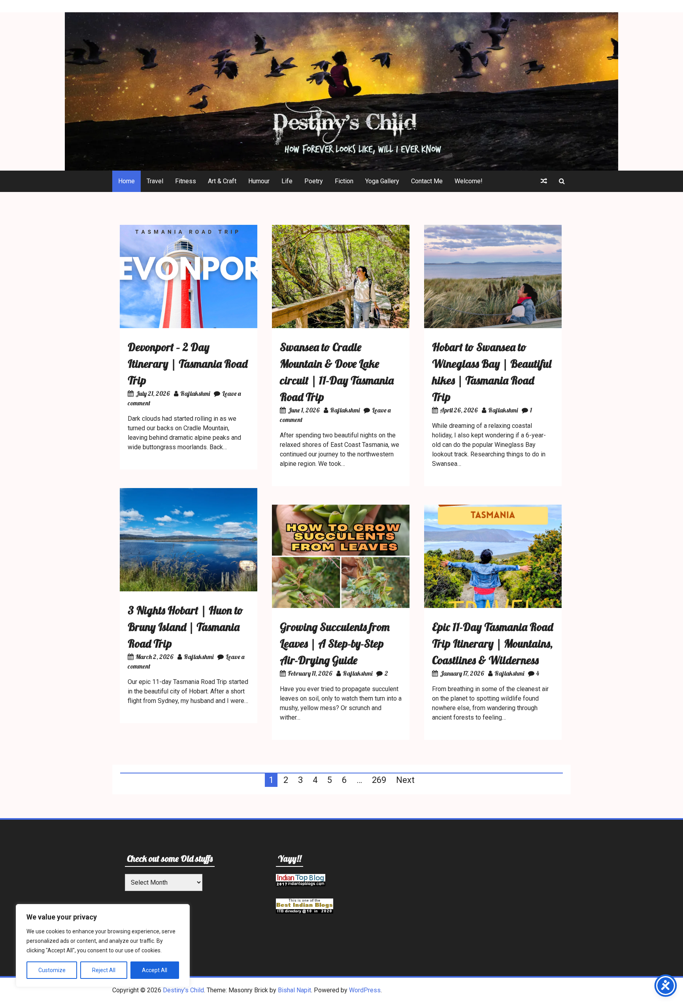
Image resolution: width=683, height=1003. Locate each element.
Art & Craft (222, 181)
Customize (52, 970)
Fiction (344, 181)
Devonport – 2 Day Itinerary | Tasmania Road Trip (187, 363)
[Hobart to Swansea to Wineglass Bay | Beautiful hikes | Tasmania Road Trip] (493, 326)
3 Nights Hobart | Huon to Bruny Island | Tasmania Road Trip (185, 626)
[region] (103, 945)
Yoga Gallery (382, 181)
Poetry (313, 181)
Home (126, 181)
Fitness (185, 181)
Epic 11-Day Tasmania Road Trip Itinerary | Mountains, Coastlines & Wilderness (492, 643)
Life (286, 181)
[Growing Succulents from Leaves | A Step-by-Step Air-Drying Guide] (340, 606)
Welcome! (469, 181)
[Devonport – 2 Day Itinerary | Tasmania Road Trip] (188, 326)
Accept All (154, 970)
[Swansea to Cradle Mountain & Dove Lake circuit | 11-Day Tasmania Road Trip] (340, 326)
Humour (259, 181)
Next (405, 780)
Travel (155, 181)
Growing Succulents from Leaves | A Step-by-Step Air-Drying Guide (335, 643)
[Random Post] (544, 181)
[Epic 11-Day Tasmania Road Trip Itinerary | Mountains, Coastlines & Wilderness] (493, 606)
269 (379, 780)
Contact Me (427, 181)
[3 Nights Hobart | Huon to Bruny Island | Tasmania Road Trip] (188, 589)
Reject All (103, 970)
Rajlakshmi (195, 393)
